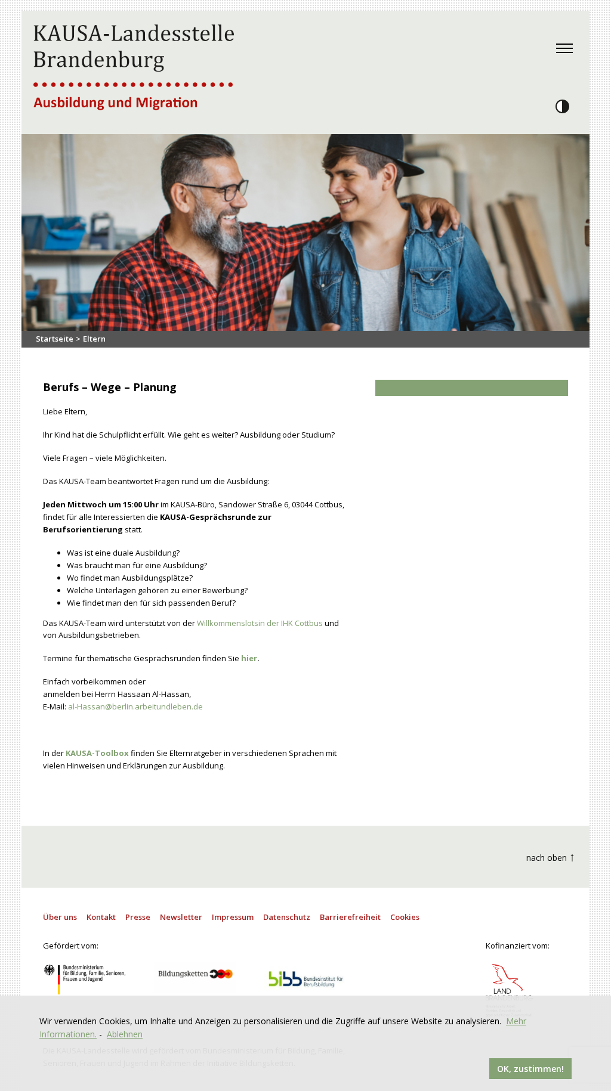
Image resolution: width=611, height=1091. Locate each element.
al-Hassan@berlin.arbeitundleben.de (135, 706)
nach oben (550, 856)
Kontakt (101, 917)
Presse (137, 917)
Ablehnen (125, 1034)
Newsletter (181, 917)
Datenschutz (286, 917)
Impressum (233, 917)
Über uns (60, 917)
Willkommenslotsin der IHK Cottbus (260, 623)
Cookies (404, 917)
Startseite (54, 338)
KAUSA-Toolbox (97, 753)
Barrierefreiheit (350, 917)
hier (249, 658)
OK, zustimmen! (530, 1068)
